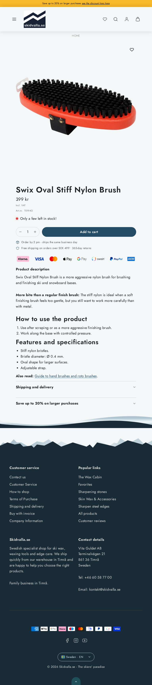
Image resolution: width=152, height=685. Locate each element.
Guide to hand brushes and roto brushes (66, 376)
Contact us (18, 477)
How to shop (19, 491)
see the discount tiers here (96, 3)
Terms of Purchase (23, 499)
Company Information (26, 520)
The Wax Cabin (90, 477)
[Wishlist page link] (105, 19)
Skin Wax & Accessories (97, 499)
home (76, 36)
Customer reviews (92, 520)
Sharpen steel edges (93, 506)
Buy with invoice (22, 513)
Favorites (85, 484)
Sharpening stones (92, 491)
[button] (14, 19)
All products (87, 513)
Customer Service (23, 484)
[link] (126, 19)
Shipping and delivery (27, 506)
